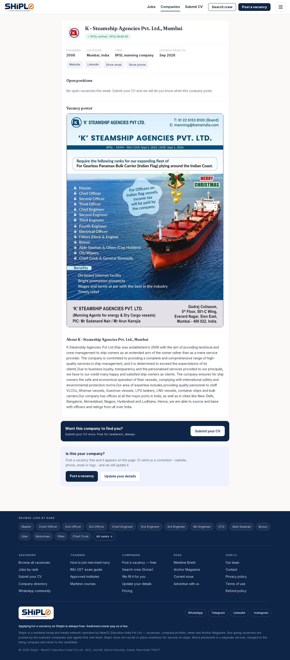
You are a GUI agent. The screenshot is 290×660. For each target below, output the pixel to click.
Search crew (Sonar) (137, 569)
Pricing (127, 591)
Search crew (222, 7)
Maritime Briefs (185, 562)
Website (74, 64)
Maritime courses (83, 584)
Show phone (137, 64)
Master (26, 526)
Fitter (61, 536)
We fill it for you (133, 576)
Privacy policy (236, 576)
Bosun (263, 526)
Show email (114, 64)
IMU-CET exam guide (86, 569)
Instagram (261, 612)
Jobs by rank (28, 569)
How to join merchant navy (90, 562)
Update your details (120, 476)
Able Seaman (241, 526)
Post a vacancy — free (139, 562)
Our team (232, 562)
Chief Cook (80, 536)
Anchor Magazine (187, 569)
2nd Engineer (150, 526)
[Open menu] (280, 7)
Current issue (183, 576)
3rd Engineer (176, 526)
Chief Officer (48, 526)
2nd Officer (73, 526)
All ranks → (104, 536)
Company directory (33, 584)
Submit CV (194, 7)
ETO (222, 526)
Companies (170, 7)
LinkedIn (93, 64)
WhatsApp (195, 612)
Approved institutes (84, 576)
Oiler (25, 536)
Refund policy (236, 591)
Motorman (43, 536)
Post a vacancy (254, 7)
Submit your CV (207, 431)
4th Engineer (202, 526)
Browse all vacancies (34, 562)
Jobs (151, 7)
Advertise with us (186, 584)
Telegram (218, 612)
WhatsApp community (35, 591)
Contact (231, 569)
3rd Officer (96, 526)
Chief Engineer (122, 526)
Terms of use (235, 584)
